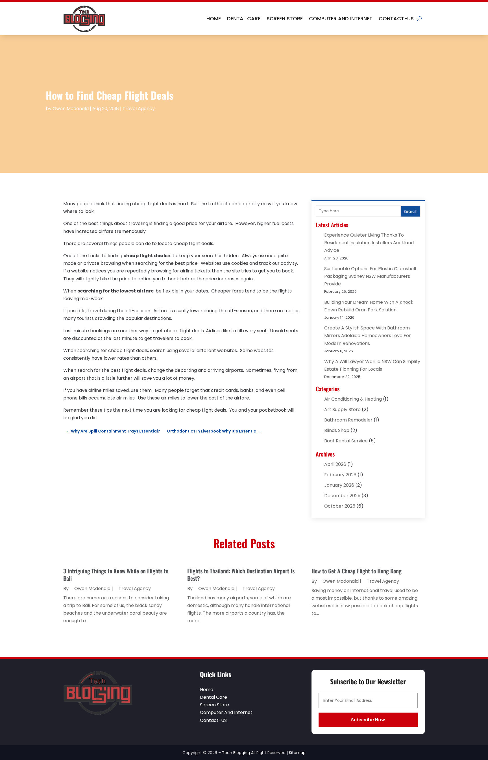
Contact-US (396, 18)
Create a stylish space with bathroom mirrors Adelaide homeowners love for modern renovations (367, 335)
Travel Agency (139, 108)
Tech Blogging (236, 752)
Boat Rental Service (346, 441)
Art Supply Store (342, 409)
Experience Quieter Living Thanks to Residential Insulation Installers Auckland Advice (369, 243)
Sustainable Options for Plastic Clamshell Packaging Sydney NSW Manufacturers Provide (370, 276)
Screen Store (285, 18)
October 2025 (339, 506)
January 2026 (339, 485)
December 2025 (342, 495)
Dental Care (243, 18)
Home (213, 18)
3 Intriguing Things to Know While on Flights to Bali (115, 574)
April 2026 (335, 464)
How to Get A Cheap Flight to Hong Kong (356, 571)
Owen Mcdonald (71, 108)
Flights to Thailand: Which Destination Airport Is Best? (241, 574)
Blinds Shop (336, 430)
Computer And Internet (340, 18)
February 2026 (340, 474)
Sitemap (297, 752)
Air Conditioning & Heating (353, 399)
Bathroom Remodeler (348, 420)
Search (410, 211)
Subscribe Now (368, 720)
